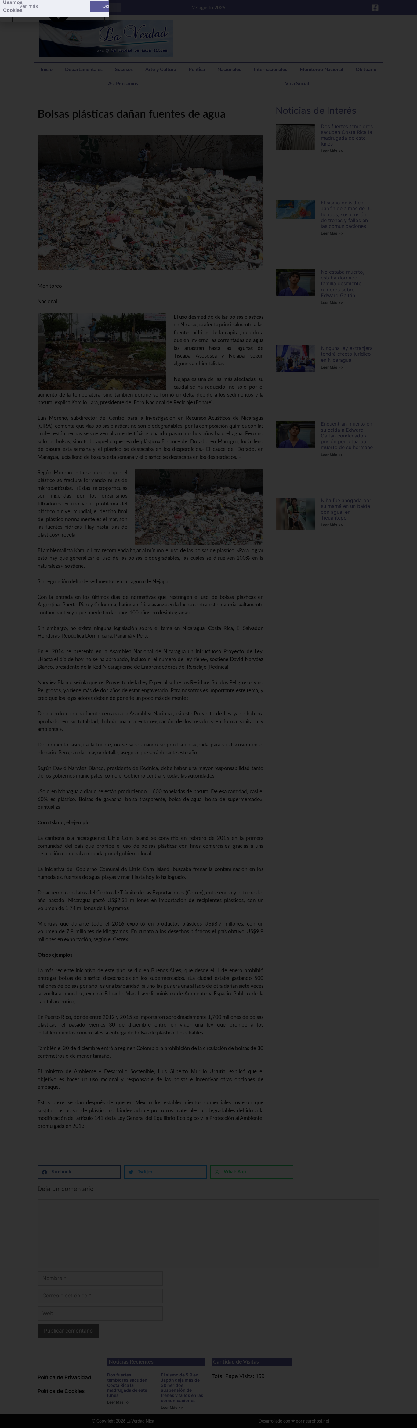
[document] (208, 714)
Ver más (28, 6)
